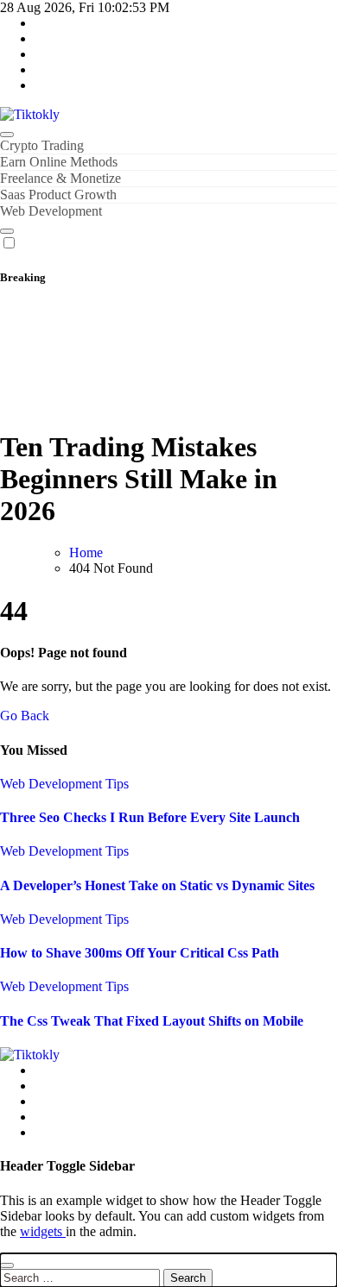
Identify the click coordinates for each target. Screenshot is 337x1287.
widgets (43, 1231)
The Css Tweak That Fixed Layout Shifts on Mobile (151, 1021)
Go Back (24, 715)
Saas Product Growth (58, 194)
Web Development (51, 211)
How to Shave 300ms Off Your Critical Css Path (139, 952)
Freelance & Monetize (60, 178)
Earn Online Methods (59, 161)
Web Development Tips (64, 783)
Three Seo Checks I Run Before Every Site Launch (150, 817)
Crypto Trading (42, 145)
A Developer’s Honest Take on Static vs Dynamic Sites (157, 885)
